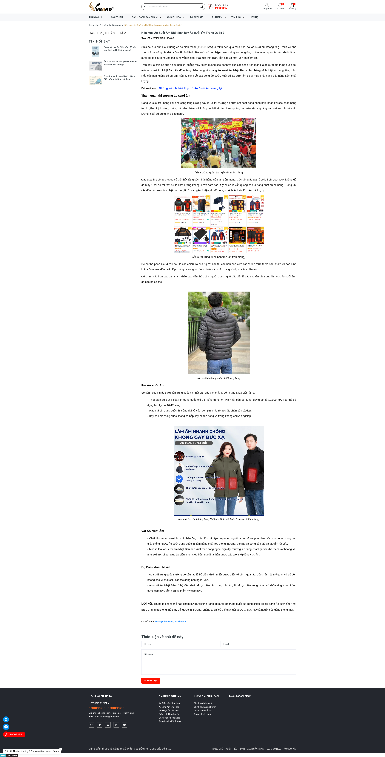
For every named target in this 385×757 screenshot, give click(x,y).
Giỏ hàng (292, 8)
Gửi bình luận (150, 680)
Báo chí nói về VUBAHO (170, 721)
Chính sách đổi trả (202, 710)
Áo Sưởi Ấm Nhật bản (169, 707)
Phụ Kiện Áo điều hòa (169, 710)
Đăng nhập (267, 8)
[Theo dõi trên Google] (108, 725)
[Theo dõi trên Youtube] (124, 725)
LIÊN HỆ (254, 17)
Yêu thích (280, 8)
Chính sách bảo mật (203, 703)
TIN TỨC (236, 17)
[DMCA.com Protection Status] (9, 755)
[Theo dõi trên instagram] (116, 725)
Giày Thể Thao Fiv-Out (169, 714)
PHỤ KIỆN (217, 17)
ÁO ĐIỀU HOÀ (173, 17)
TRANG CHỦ (95, 17)
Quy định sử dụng (202, 714)
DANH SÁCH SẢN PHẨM (144, 17)
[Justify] (201, 7)
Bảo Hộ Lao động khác (169, 718)
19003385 (221, 8)
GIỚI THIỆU (117, 17)
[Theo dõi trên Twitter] (99, 725)
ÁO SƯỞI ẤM (196, 17)
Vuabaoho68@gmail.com (107, 716)
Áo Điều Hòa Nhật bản (169, 703)
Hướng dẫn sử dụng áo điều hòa (170, 621)
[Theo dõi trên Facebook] (91, 725)
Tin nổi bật (99, 41)
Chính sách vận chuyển (205, 707)
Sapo (168, 749)
